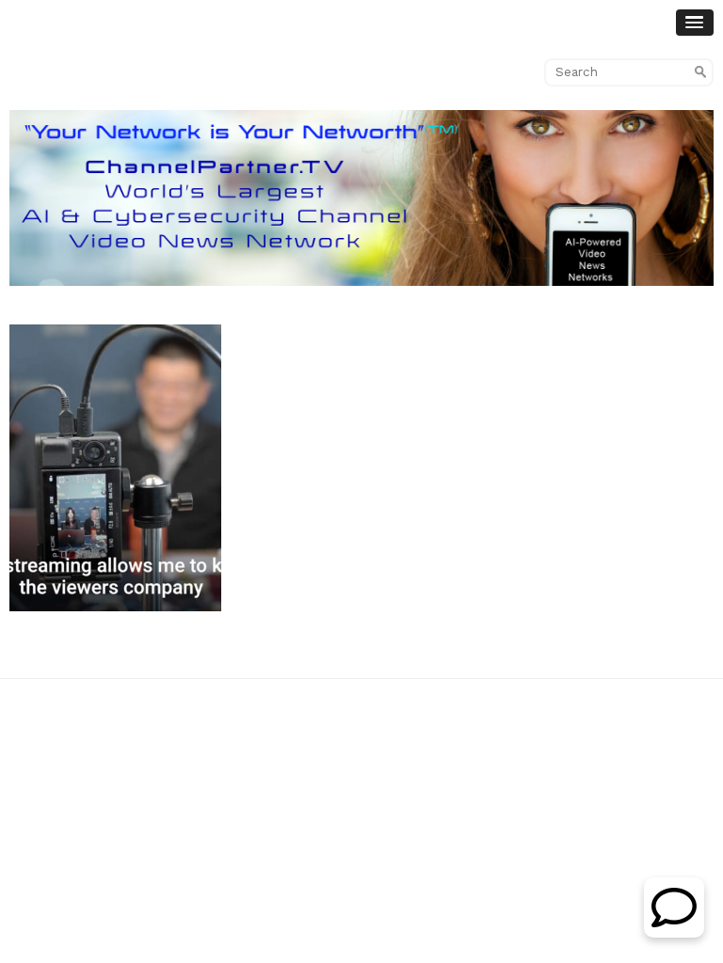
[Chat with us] (674, 932)
